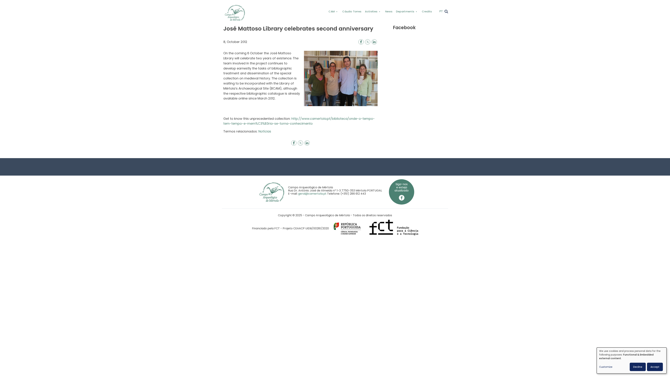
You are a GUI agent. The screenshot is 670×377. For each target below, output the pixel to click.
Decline (637, 367)
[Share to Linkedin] (374, 42)
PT (441, 11)
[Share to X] (367, 42)
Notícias (264, 131)
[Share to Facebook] (361, 42)
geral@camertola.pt (312, 194)
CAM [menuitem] (331, 12)
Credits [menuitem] (427, 11)
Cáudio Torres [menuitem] (351, 11)
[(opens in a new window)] (401, 198)
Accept (654, 367)
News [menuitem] (388, 11)
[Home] (236, 12)
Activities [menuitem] (370, 12)
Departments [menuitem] (404, 12)
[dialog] (632, 361)
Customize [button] (605, 367)
